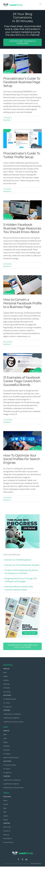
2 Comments (7, 497)
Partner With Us (8, 842)
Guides (5, 816)
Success (5, 804)
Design (5, 676)
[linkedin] (26, 859)
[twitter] (22, 859)
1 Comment (7, 118)
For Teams (6, 703)
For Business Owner (9, 699)
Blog (4, 808)
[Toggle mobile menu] (40, 4)
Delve (5, 734)
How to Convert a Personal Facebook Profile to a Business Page (22, 303)
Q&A (4, 812)
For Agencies (7, 707)
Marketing (7, 665)
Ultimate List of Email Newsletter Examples (22, 565)
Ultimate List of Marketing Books (18, 560)
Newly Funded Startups (11, 758)
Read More (6, 120)
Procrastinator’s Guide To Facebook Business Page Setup (21, 82)
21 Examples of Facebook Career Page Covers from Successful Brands (22, 381)
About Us (6, 835)
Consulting (6, 692)
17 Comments (7, 420)
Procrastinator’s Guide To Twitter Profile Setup (21, 155)
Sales (5, 727)
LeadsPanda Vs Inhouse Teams (13, 722)
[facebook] (18, 859)
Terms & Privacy (36, 863)
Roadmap (6, 684)
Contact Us (6, 831)
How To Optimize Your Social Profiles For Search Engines (21, 459)
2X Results (6, 688)
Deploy (5, 742)
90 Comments (7, 342)
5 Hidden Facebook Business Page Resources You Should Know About (22, 228)
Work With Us (7, 838)
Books (5, 800)
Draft (5, 672)
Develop (6, 680)
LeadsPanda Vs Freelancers (12, 714)
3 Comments (7, 264)
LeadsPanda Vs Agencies (11, 718)
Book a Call (6, 827)
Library (5, 820)
